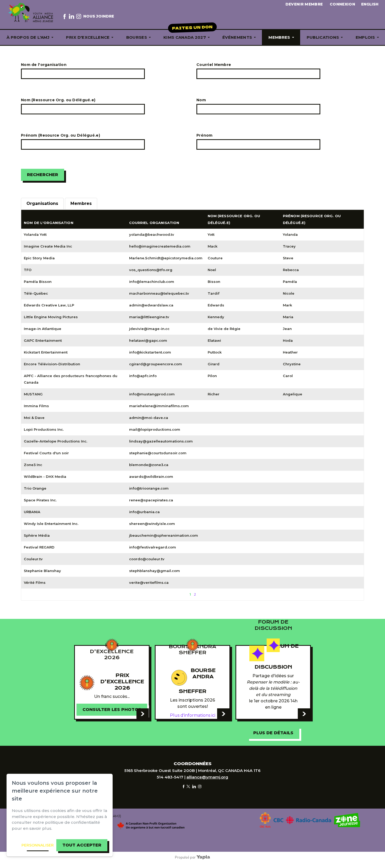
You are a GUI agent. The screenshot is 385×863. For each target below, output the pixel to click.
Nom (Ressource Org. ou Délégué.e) (58, 100)
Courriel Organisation (154, 223)
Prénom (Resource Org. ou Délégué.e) (60, 135)
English (369, 4)
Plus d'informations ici (192, 715)
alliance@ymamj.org (207, 777)
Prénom (204, 135)
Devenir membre (304, 4)
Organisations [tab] (42, 203)
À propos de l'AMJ (28, 37)
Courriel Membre (213, 64)
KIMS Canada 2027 (184, 37)
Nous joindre (98, 16)
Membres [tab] (81, 203)
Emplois (365, 37)
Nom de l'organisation (44, 64)
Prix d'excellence (87, 37)
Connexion (342, 4)
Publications (323, 37)
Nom (201, 100)
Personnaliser (37, 845)
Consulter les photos (111, 709)
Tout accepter (81, 845)
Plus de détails (273, 732)
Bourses (136, 37)
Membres (279, 37)
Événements (237, 37)
